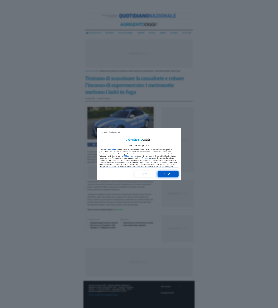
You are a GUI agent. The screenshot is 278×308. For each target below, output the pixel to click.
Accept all (168, 174)
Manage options (145, 174)
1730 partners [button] (113, 150)
